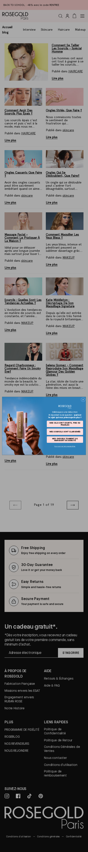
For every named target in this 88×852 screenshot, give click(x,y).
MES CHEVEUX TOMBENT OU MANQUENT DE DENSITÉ (65, 439)
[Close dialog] (83, 400)
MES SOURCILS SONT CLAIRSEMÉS (65, 432)
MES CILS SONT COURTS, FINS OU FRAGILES (64, 424)
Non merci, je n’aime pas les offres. (64, 446)
